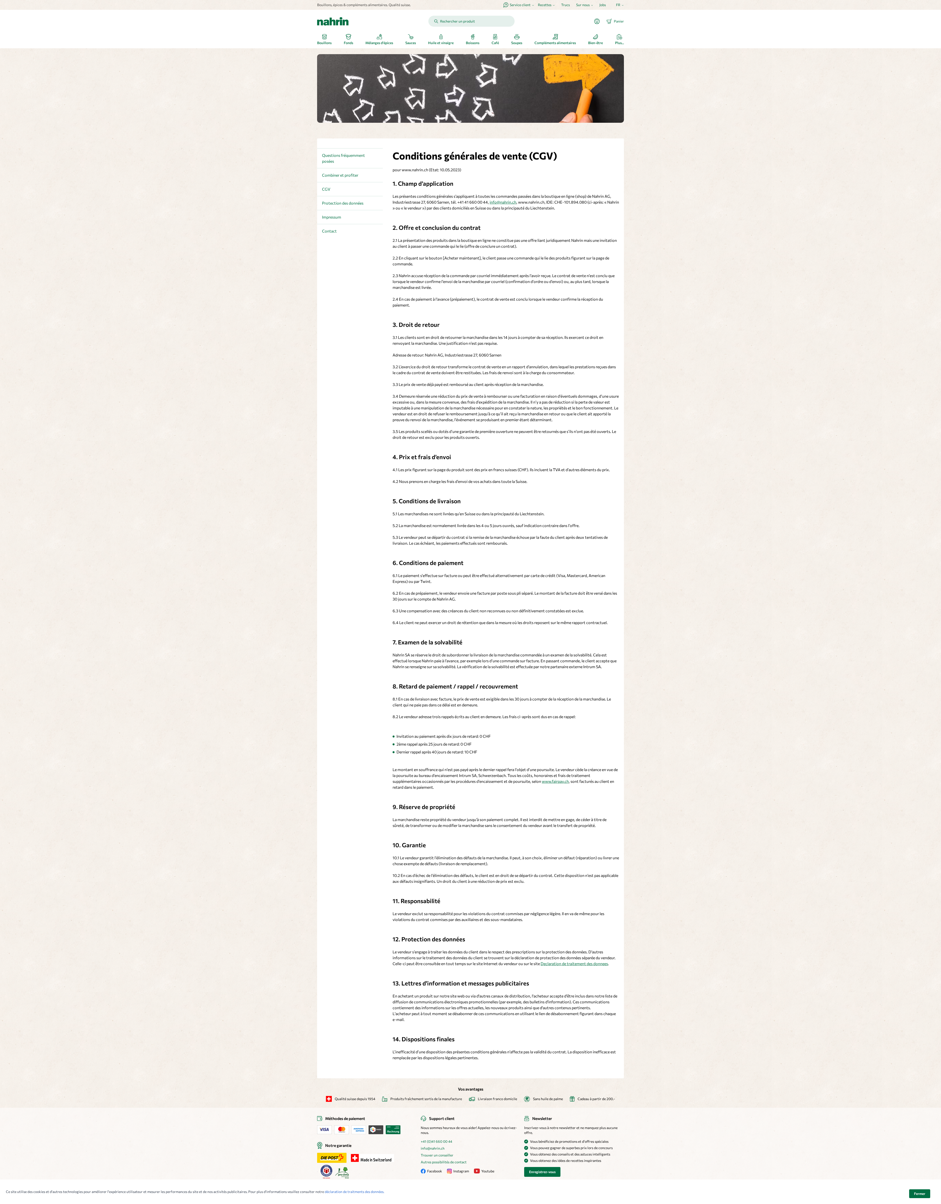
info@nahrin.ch (503, 202)
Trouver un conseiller (437, 1155)
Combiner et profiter (340, 175)
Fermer (919, 1194)
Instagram (461, 1171)
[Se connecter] (599, 21)
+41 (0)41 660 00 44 (436, 1141)
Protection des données (342, 203)
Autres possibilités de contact (444, 1162)
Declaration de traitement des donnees (574, 963)
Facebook (434, 1171)
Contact (329, 231)
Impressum (331, 217)
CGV (326, 189)
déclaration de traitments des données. (354, 1192)
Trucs (565, 5)
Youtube (487, 1171)
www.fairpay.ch (555, 781)
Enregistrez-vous (542, 1172)
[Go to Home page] (332, 21)
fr (618, 5)
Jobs (602, 5)
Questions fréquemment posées (343, 158)
